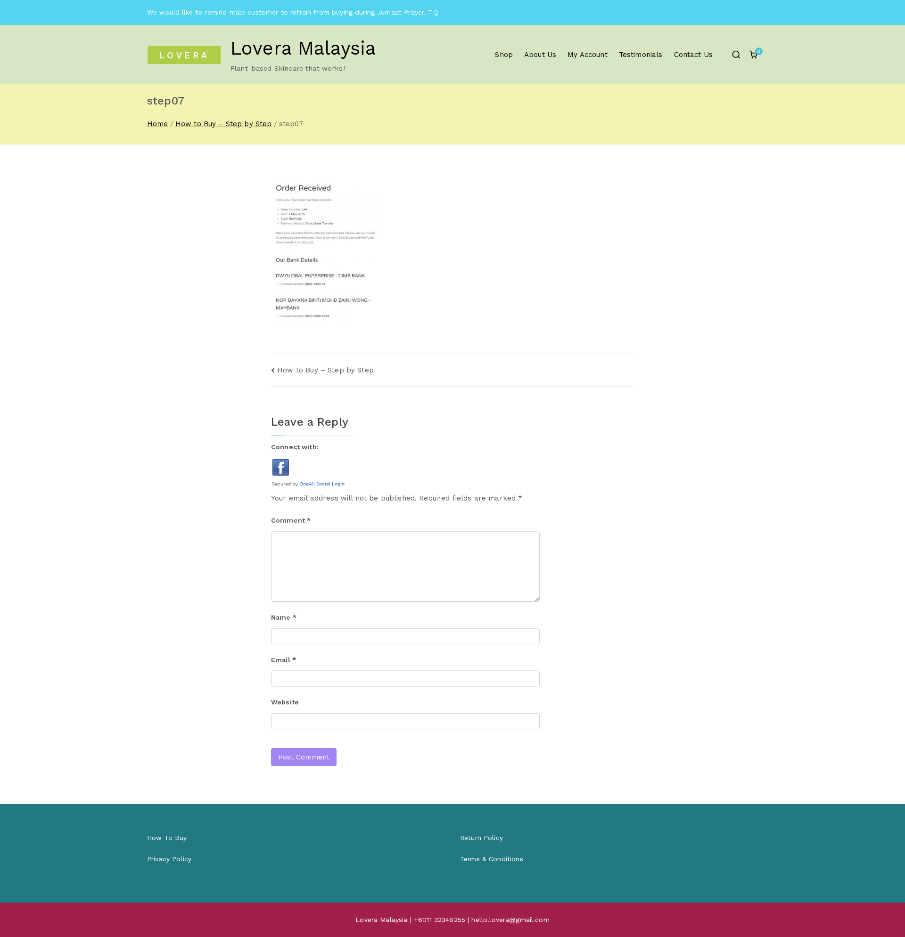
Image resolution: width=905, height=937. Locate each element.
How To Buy (167, 837)
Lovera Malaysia (303, 48)
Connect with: (295, 447)
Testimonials (641, 54)
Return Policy (481, 837)
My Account (588, 54)
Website (285, 702)
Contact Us (693, 54)
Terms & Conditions (491, 859)
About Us (540, 54)
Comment (291, 520)
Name (283, 617)
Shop (504, 54)
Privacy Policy (169, 859)
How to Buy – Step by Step (325, 370)
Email (283, 659)
